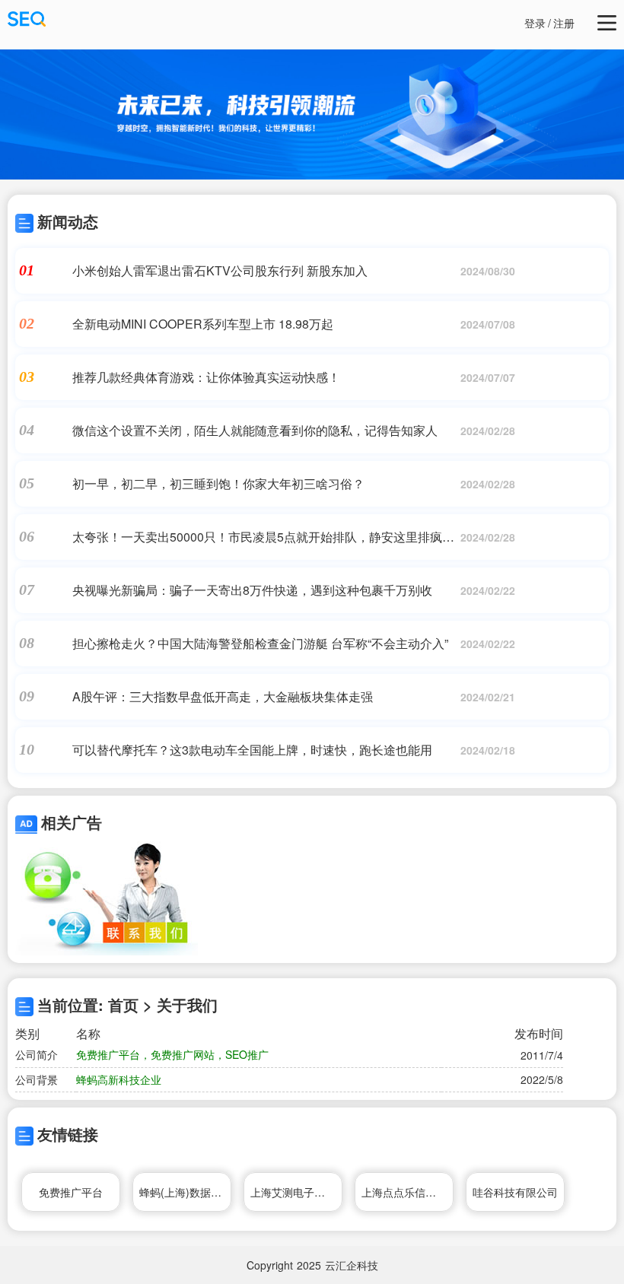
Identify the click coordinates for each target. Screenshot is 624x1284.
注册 (564, 22)
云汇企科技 (351, 1265)
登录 (535, 22)
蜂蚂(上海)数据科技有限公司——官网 (185, 1192)
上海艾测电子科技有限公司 (296, 1192)
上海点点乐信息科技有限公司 (407, 1192)
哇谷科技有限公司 (515, 1192)
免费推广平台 (71, 1192)
